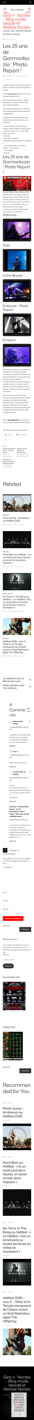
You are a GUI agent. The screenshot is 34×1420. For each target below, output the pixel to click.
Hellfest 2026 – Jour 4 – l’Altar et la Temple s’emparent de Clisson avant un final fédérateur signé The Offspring (16, 647)
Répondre (12, 746)
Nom (5, 892)
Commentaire (8, 867)
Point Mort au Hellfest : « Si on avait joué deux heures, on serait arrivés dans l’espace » (17, 558)
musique (6, 39)
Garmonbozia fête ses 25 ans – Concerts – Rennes (9, 450)
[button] (12, 234)
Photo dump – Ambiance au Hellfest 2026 (16, 519)
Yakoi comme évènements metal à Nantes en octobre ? (8, 461)
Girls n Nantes (23, 75)
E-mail (5, 901)
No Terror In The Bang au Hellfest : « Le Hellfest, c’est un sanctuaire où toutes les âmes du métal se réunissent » (17, 602)
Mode (5, 593)
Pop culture (12, 39)
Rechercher (6, 926)
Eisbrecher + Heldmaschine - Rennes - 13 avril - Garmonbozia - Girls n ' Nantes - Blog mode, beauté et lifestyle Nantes (19, 811)
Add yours (29, 710)
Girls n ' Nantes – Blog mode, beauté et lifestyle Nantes (16, 21)
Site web (5, 909)
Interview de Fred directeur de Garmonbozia (22, 450)
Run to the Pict (13, 420)
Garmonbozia (12, 94)
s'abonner (8, 966)
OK (20, 1414)
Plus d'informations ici (19, 1410)
